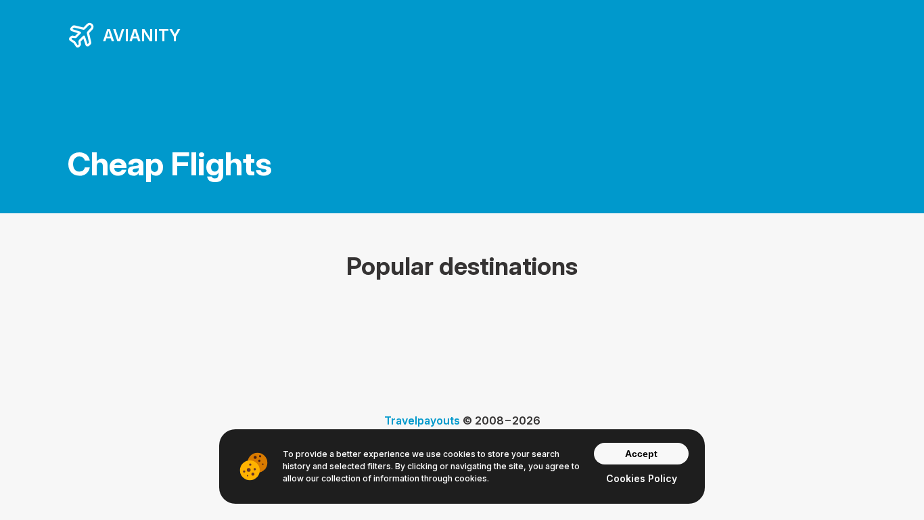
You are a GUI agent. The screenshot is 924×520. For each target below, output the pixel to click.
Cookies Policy (641, 478)
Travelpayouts (422, 420)
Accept (641, 453)
